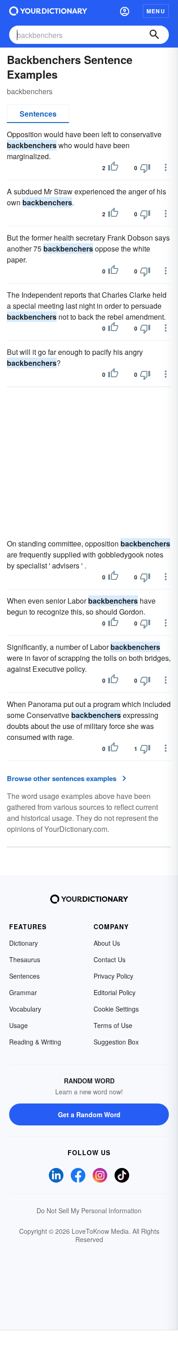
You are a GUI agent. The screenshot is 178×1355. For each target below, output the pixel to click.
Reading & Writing (35, 1041)
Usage (18, 1025)
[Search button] (154, 35)
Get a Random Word (89, 1114)
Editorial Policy (115, 992)
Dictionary (23, 943)
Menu (156, 11)
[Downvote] (145, 168)
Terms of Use (113, 1025)
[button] (124, 11)
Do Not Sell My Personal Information (89, 1210)
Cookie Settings (116, 1008)
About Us (107, 943)
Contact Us (110, 959)
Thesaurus (24, 959)
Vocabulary (25, 1008)
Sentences (38, 113)
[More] (165, 167)
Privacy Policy (113, 975)
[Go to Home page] (48, 10)
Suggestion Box (116, 1041)
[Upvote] (113, 168)
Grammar (23, 992)
